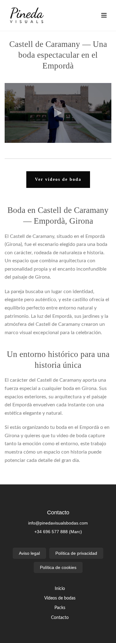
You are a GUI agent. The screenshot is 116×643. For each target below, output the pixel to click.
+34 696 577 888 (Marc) (58, 531)
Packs (59, 608)
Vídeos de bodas (59, 598)
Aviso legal (29, 553)
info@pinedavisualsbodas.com (58, 523)
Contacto (60, 618)
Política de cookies (58, 567)
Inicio (60, 589)
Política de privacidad (76, 553)
